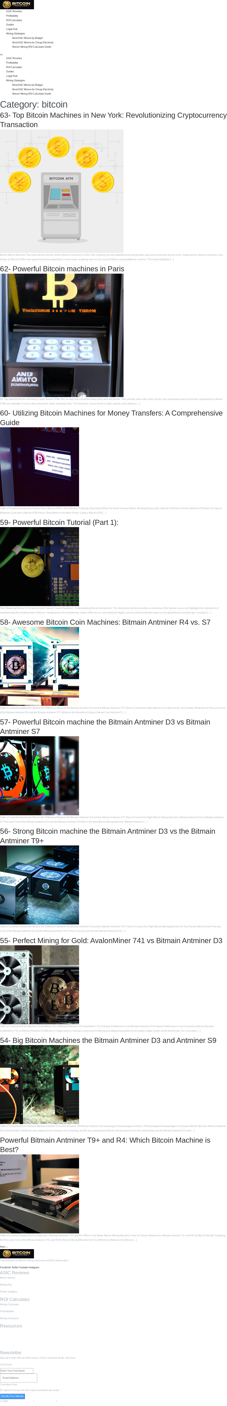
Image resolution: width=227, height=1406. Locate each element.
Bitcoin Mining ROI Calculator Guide (31, 47)
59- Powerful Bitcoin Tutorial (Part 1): (59, 522)
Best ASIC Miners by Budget (27, 38)
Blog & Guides (8, 1331)
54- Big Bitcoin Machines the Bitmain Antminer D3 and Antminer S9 (108, 1040)
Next (4, 1246)
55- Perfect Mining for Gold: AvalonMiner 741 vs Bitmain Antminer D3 (111, 940)
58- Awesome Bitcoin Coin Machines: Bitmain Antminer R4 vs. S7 (105, 622)
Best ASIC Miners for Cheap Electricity (32, 42)
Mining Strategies (15, 33)
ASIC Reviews (14, 11)
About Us (5, 1338)
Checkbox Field (8, 1384)
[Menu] (1, 54)
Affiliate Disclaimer (45, 1401)
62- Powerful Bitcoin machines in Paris (62, 269)
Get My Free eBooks (12, 1396)
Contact (4, 1345)
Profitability (12, 15)
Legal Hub (11, 29)
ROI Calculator (14, 20)
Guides (10, 24)
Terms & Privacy (67, 1401)
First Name (6, 1364)
